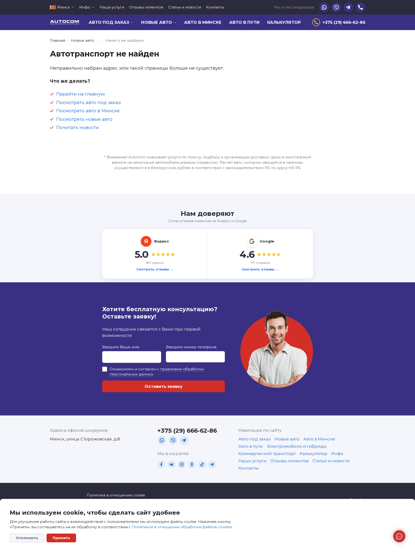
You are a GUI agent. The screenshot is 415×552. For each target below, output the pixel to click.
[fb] (161, 464)
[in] (182, 464)
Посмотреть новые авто (84, 119)
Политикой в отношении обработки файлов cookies (182, 527)
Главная (57, 40)
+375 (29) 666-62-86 (187, 430)
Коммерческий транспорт (267, 453)
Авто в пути (244, 22)
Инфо (337, 453)
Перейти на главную (80, 94)
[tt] (202, 464)
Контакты (215, 7)
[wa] (161, 440)
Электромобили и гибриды (297, 446)
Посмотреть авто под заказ (88, 102)
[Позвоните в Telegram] (348, 7)
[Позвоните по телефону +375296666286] (360, 7)
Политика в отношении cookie (116, 495)
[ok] (192, 464)
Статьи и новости (184, 7)
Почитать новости (77, 127)
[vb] (173, 440)
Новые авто (82, 40)
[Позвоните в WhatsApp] (324, 7)
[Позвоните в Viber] (336, 7)
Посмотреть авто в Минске (88, 111)
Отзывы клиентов (146, 7)
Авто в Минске (202, 22)
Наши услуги (112, 7)
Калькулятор (284, 22)
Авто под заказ (254, 439)
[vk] (171, 464)
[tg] (184, 440)
